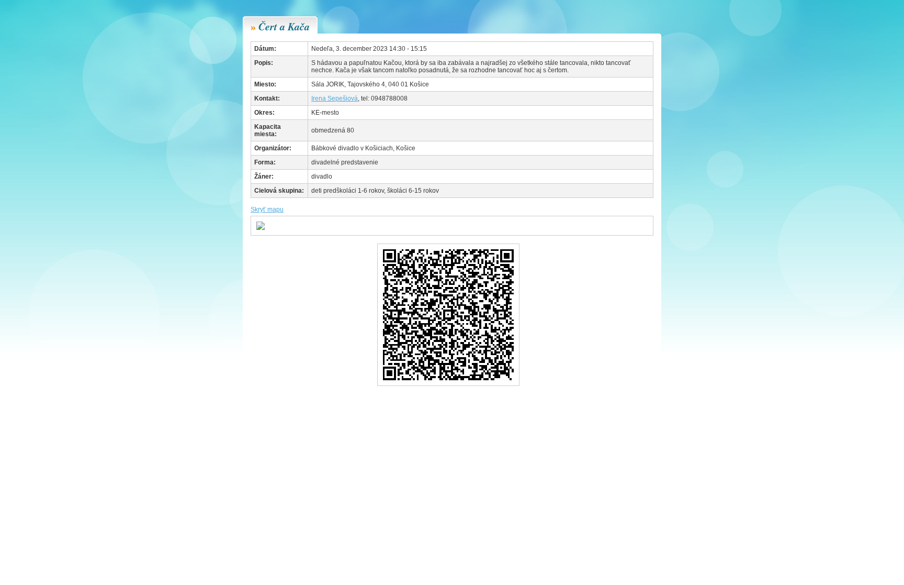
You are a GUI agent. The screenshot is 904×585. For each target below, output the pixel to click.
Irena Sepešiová (334, 98)
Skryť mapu (267, 209)
